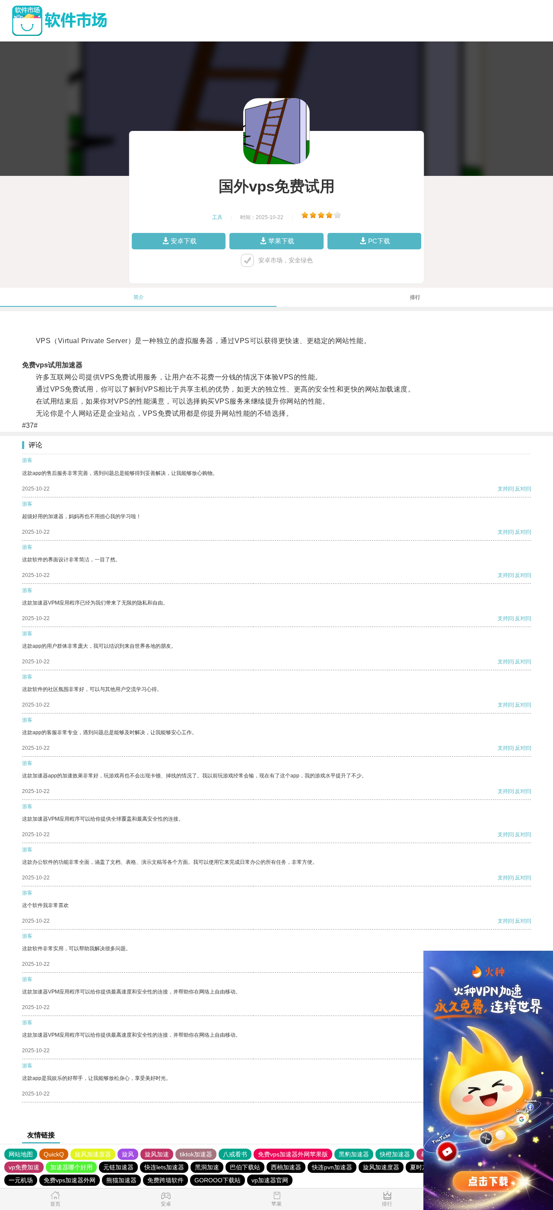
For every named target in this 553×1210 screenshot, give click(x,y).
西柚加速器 (286, 1167)
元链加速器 (118, 1167)
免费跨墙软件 (165, 1180)
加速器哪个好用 (71, 1167)
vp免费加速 (24, 1167)
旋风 (128, 1154)
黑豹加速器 (354, 1154)
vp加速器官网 (269, 1180)
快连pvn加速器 (332, 1167)
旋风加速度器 (93, 1154)
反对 (520, 489)
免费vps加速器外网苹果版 (293, 1154)
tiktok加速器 (196, 1154)
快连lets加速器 (164, 1167)
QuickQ (54, 1154)
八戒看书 (235, 1154)
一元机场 (21, 1180)
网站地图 (21, 1154)
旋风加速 (157, 1154)
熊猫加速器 (121, 1180)
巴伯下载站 (245, 1167)
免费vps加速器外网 (69, 1180)
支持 (503, 489)
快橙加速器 (395, 1154)
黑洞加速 (207, 1167)
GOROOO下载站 (217, 1180)
